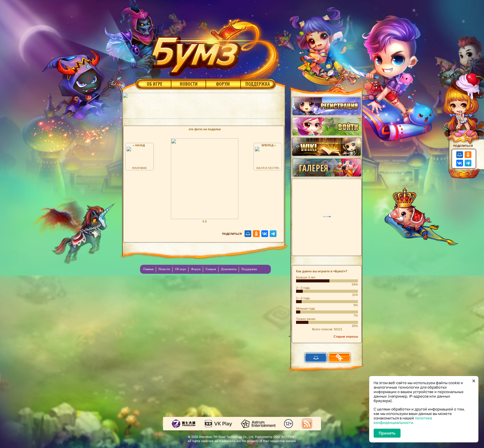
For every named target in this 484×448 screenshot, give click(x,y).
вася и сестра (268, 168)
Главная (148, 269)
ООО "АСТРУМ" (284, 437)
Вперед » (268, 145)
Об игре (153, 83)
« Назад (139, 145)
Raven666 (139, 168)
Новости (188, 83)
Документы (228, 269)
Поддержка (258, 83)
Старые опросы (346, 336)
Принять (387, 433)
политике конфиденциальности (403, 420)
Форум (223, 83)
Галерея (211, 269)
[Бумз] (212, 45)
